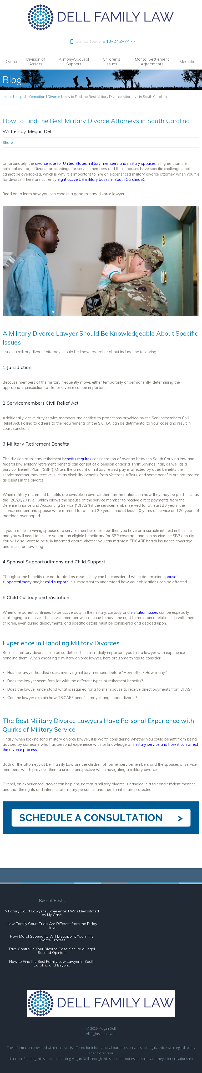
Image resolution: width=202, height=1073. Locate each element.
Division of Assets (35, 61)
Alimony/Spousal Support (74, 61)
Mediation (189, 61)
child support (56, 581)
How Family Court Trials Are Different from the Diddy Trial (52, 925)
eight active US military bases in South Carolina (99, 179)
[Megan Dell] (101, 29)
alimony (25, 581)
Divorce (11, 61)
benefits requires (76, 458)
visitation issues (144, 612)
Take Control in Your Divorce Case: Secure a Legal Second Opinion (51, 951)
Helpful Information (30, 96)
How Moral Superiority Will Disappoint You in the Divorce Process (52, 938)
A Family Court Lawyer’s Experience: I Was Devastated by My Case (51, 913)
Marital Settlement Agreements (152, 61)
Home (7, 96)
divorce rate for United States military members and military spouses (95, 163)
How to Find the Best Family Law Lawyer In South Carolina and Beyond (51, 963)
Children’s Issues (111, 61)
